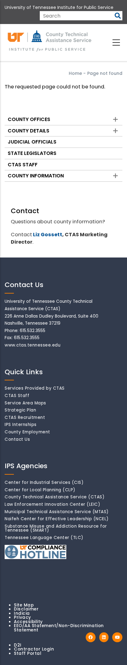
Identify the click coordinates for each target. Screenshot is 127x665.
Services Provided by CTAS (35, 388)
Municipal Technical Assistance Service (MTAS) (57, 512)
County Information (36, 175)
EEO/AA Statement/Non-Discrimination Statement (59, 628)
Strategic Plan (20, 410)
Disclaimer (26, 609)
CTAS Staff (23, 164)
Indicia (22, 613)
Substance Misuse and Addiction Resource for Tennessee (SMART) (56, 528)
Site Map (24, 605)
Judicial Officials (32, 141)
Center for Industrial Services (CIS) (44, 482)
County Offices (29, 119)
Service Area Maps (25, 403)
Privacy (22, 617)
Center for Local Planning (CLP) (40, 490)
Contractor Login (34, 649)
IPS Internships (21, 425)
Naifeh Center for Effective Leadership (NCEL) (57, 519)
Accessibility (28, 622)
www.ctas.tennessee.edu (32, 345)
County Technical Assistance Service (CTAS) (54, 497)
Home (75, 73)
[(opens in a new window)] (91, 637)
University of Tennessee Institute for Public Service (59, 7)
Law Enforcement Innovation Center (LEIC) (52, 504)
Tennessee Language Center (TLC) (44, 538)
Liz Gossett (47, 234)
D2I (18, 645)
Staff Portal (27, 653)
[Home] (50, 41)
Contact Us (17, 439)
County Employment (27, 432)
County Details (28, 130)
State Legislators (32, 153)
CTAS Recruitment (25, 417)
